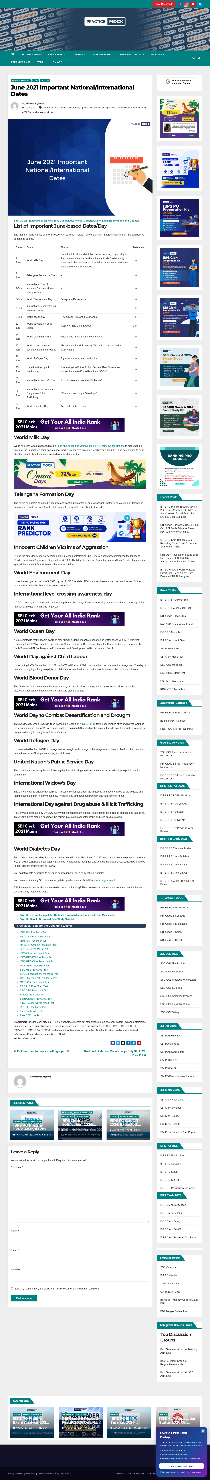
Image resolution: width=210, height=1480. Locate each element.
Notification (67, 1117)
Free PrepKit (57, 54)
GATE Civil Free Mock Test (34, 982)
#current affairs (50, 107)
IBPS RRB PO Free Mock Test (36, 957)
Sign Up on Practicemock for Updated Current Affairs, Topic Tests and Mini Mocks (67, 915)
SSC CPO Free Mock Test (34, 990)
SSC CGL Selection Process (176, 996)
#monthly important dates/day (131, 107)
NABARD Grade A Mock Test (176, 624)
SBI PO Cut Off (168, 1068)
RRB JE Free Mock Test (33, 1007)
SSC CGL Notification (172, 963)
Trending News (82, 1117)
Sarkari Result (102, 54)
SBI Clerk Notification (172, 1099)
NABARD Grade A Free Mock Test (38, 945)
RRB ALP (163, 1414)
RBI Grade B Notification (174, 907)
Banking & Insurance (21, 81)
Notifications (32, 54)
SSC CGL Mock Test (171, 665)
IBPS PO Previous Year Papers (178, 1188)
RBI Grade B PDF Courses (175, 712)
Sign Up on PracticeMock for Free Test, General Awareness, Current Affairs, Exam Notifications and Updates (76, 220)
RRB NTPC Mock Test (172, 689)
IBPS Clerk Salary (170, 1221)
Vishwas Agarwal (35, 103)
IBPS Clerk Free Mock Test (34, 953)
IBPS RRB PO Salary (172, 811)
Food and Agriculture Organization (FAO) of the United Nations (91, 446)
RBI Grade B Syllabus (173, 915)
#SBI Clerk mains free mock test (37, 112)
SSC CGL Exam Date (172, 971)
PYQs (40, 62)
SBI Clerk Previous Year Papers (178, 1132)
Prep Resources (131, 54)
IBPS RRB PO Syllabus (173, 803)
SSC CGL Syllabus (171, 988)
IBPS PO (17, 1121)
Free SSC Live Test (30, 1015)
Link (135, 260)
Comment (17, 1167)
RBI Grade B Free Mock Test (35, 936)
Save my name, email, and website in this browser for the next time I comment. (57, 1288)
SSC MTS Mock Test (171, 681)
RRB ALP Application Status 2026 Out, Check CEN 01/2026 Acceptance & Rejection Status (179, 558)
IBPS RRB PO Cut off (172, 820)
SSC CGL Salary (169, 1012)
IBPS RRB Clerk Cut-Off (173, 872)
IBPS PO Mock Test (171, 632)
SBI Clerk (45, 81)
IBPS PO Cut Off (169, 1180)
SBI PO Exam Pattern (172, 1052)
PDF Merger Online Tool (173, 1311)
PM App (57, 62)
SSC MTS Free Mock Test (34, 969)
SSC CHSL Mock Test (172, 673)
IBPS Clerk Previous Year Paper (178, 1237)
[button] (193, 58)
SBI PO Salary (168, 1060)
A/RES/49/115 (87, 724)
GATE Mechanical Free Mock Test (38, 978)
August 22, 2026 (25, 1428)
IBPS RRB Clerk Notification (176, 848)
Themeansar (65, 1473)
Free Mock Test (164, 4)
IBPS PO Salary (169, 1171)
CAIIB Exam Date (170, 1291)
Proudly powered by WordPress (22, 1473)
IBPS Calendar (168, 1275)
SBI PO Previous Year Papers (177, 1076)
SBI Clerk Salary (169, 1116)
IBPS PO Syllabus (170, 1163)
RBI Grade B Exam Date (174, 924)
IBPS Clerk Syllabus (171, 1213)
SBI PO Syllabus (169, 1043)
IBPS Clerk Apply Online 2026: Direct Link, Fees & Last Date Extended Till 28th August (177, 573)
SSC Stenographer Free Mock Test (39, 974)
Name (15, 1231)
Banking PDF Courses (173, 720)
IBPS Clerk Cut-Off (170, 1229)
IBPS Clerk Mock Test (172, 640)
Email (15, 1250)
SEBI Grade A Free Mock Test (36, 998)
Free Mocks (139, 1473)
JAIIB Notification (170, 1283)
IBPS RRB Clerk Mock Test (175, 608)
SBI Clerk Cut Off (169, 1124)
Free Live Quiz (20, 62)
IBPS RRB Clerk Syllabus (174, 856)
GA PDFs (156, 54)
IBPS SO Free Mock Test (33, 940)
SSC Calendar (168, 1267)
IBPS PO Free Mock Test (33, 932)
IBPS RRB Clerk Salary (173, 864)
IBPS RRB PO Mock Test (174, 599)
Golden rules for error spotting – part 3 (42, 1051)
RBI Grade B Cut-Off (172, 940)
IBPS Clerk (67, 1112)
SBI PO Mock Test (170, 648)
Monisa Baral (41, 1135)
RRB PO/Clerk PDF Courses (176, 729)
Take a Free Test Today (181, 1466)
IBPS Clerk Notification (173, 1205)
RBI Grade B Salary (171, 932)
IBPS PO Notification (172, 1155)
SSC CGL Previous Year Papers (178, 979)
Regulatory (80, 1414)
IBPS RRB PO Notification (175, 795)
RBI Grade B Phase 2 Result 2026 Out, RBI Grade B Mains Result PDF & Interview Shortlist (179, 528)
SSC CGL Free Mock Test (34, 949)
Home (120, 1473)
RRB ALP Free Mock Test (34, 986)
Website (15, 1269)
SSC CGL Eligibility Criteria (175, 1004)
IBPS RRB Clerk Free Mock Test (37, 961)
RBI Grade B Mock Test (173, 616)
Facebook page (97, 880)
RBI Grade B (68, 1414)
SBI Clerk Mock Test (171, 656)
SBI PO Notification (171, 1035)
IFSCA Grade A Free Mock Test (37, 1003)
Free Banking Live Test (32, 1011)
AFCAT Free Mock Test (32, 994)
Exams (78, 54)
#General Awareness (69, 107)
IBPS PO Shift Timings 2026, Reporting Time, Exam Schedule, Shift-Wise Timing (178, 543)
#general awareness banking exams (98, 107)
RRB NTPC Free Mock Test (35, 965)
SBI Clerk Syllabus (171, 1107)
